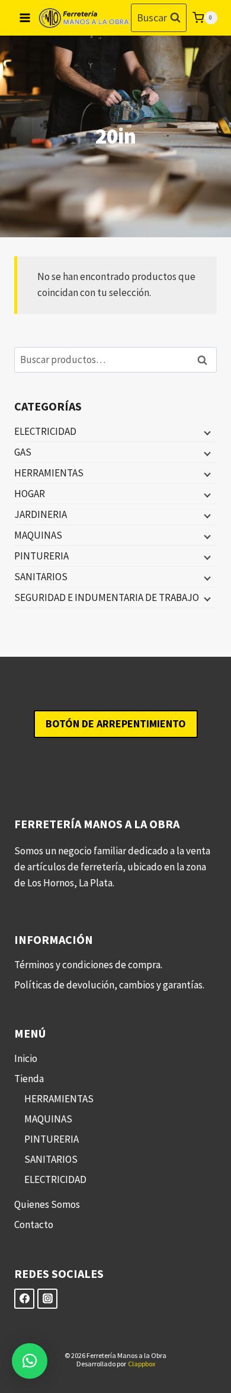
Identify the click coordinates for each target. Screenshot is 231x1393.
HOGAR (29, 493)
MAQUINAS (38, 535)
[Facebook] (24, 1299)
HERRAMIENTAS (49, 472)
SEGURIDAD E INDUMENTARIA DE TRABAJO (106, 597)
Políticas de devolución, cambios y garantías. (109, 984)
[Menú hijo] (206, 432)
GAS (22, 452)
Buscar (205, 360)
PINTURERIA (41, 555)
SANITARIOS (41, 576)
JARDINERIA (40, 514)
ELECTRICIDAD (45, 431)
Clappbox (141, 1363)
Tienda (29, 1078)
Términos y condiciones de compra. (88, 964)
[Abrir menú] (25, 17)
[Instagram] (47, 1299)
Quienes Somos (47, 1204)
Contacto (33, 1224)
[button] (29, 1361)
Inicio (25, 1058)
